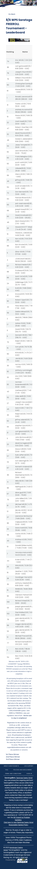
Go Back (11, 14)
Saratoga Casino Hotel (24, 778)
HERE (11, 713)
